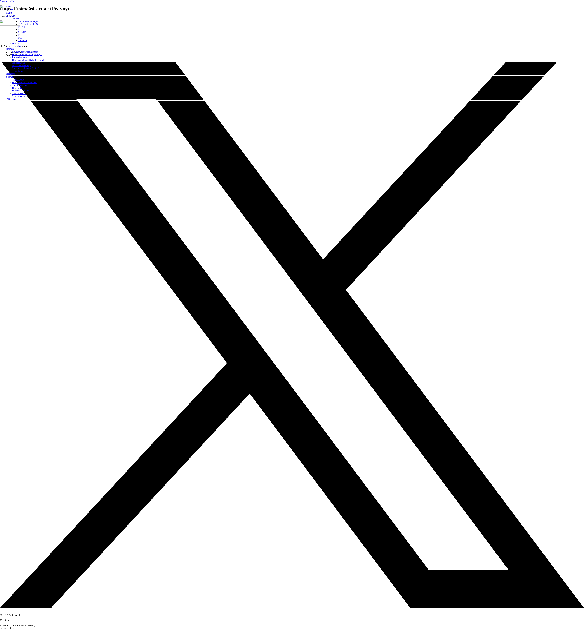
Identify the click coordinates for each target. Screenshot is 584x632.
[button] (295, 15)
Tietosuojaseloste (28, 615)
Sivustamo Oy (17, 620)
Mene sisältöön (7, 1)
